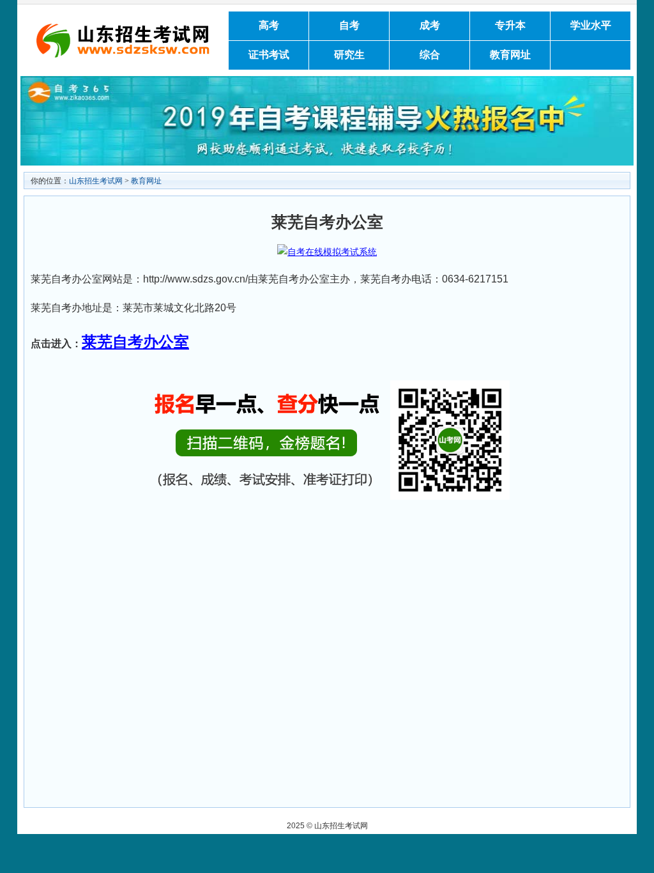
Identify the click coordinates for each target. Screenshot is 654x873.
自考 (349, 25)
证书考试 (268, 54)
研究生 (349, 54)
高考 (269, 25)
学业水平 (590, 25)
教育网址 (510, 54)
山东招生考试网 (96, 180)
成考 (430, 25)
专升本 (510, 25)
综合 (430, 54)
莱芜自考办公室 (135, 341)
